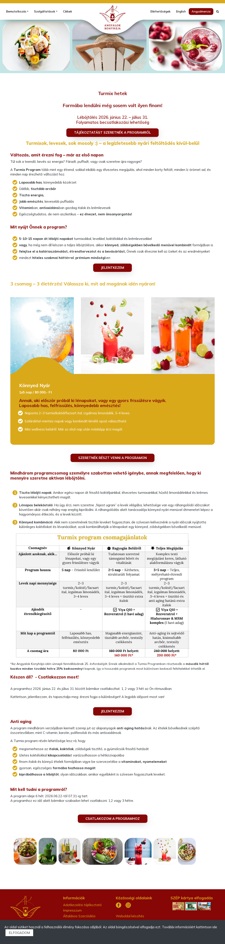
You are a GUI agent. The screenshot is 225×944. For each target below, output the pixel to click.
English (181, 11)
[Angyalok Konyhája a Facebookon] (118, 905)
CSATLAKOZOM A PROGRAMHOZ (112, 818)
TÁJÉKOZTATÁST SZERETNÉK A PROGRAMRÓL (112, 132)
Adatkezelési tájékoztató (82, 905)
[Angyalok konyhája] (25, 906)
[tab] (43, 335)
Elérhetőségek (161, 11)
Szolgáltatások (44, 11)
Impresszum (72, 910)
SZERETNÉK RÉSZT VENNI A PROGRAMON (112, 458)
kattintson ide (206, 927)
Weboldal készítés (130, 916)
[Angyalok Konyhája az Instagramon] (128, 905)
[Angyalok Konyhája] (112, 17)
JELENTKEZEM (112, 268)
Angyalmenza (201, 11)
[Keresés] (217, 11)
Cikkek (67, 11)
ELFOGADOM (19, 933)
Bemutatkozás (16, 11)
